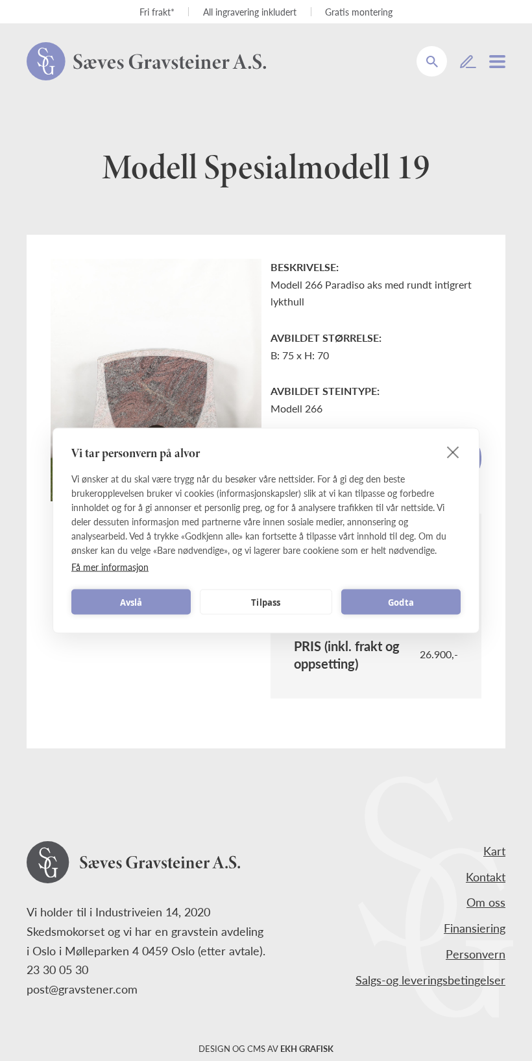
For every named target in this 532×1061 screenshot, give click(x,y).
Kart (494, 850)
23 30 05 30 (57, 969)
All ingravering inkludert (249, 11)
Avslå (131, 602)
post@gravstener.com (82, 989)
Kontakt (485, 876)
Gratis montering (359, 11)
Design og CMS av (266, 1049)
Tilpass (265, 602)
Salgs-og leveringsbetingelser (430, 980)
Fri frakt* (157, 11)
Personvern (475, 954)
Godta (401, 602)
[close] (453, 452)
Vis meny (497, 61)
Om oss (485, 902)
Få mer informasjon (110, 566)
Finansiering (474, 928)
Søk (440, 52)
